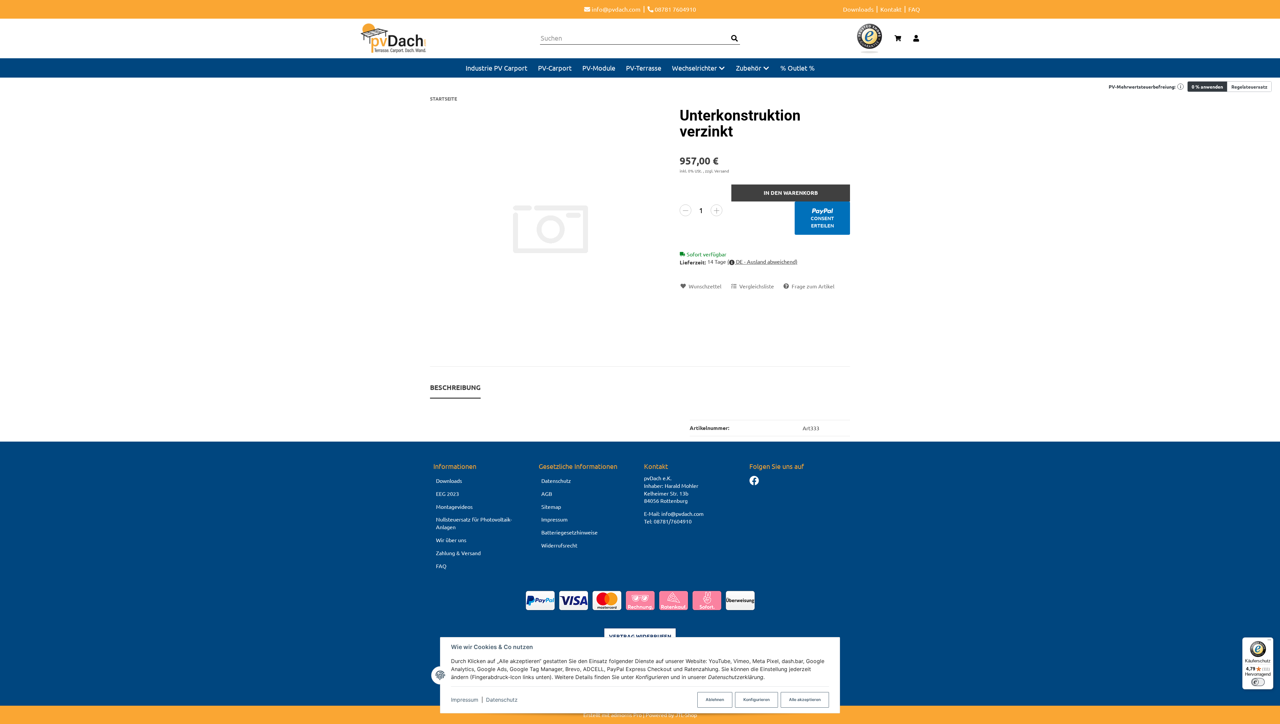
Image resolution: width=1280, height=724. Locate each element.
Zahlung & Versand (458, 552)
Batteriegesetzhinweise (569, 532)
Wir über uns (451, 540)
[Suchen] (734, 38)
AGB (546, 493)
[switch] (1258, 682)
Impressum (464, 699)
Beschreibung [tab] (455, 387)
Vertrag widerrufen (640, 636)
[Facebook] (754, 480)
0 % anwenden (1207, 87)
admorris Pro (626, 714)
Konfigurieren (756, 699)
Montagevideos (454, 506)
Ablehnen (715, 699)
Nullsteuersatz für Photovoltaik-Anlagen (474, 523)
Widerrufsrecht (559, 545)
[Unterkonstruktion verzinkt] (551, 228)
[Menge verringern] (685, 210)
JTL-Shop (686, 714)
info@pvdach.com (682, 513)
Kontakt (891, 9)
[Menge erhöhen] (716, 210)
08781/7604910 (673, 521)
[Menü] (1269, 641)
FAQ (914, 9)
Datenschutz (502, 699)
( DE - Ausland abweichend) (762, 261)
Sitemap (551, 506)
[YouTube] (754, 494)
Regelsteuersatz (1249, 87)
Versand (721, 171)
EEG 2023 (447, 493)
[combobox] (634, 38)
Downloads (858, 9)
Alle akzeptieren (805, 699)
